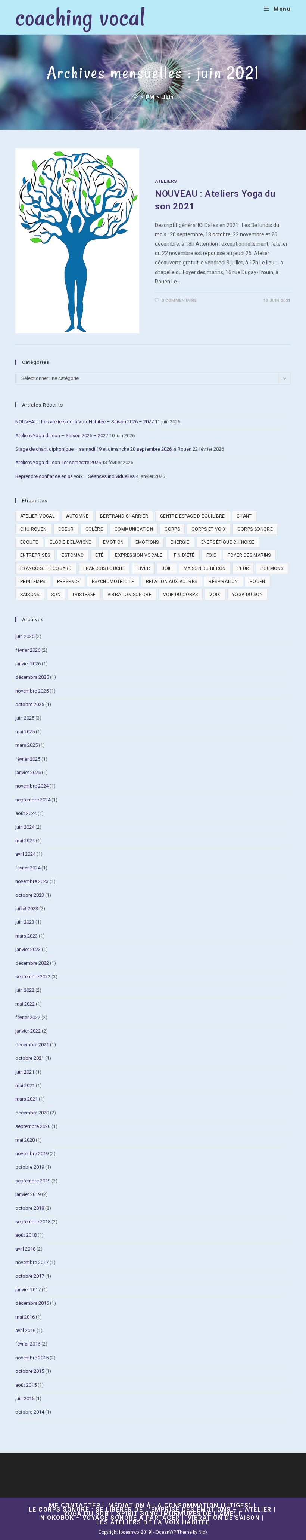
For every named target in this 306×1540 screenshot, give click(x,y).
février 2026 (27, 650)
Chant (244, 516)
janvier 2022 (28, 1031)
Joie (167, 568)
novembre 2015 (32, 1357)
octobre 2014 (29, 1412)
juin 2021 (24, 1072)
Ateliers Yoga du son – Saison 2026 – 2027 (61, 435)
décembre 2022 (32, 963)
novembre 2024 (32, 786)
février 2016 (27, 1344)
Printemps (33, 581)
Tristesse (84, 594)
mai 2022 (25, 1004)
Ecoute (29, 542)
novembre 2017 (32, 1262)
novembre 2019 (32, 1153)
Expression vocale (138, 555)
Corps (172, 529)
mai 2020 (25, 1140)
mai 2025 (25, 731)
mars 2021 (26, 1099)
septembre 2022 (32, 976)
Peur (243, 568)
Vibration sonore (129, 594)
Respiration (223, 581)
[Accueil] (135, 97)
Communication (134, 529)
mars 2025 (26, 745)
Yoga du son (247, 594)
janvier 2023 (28, 949)
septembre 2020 (32, 1126)
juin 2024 (24, 827)
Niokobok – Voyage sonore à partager (110, 1517)
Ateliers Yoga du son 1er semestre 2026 (58, 462)
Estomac (73, 555)
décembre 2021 (32, 1044)
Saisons (30, 594)
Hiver (143, 568)
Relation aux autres (171, 581)
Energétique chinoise (228, 542)
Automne (77, 516)
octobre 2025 (29, 704)
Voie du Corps (180, 594)
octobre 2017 (29, 1276)
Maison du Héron (205, 568)
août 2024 (26, 813)
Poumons (271, 568)
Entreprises (35, 555)
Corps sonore (255, 529)
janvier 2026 (28, 663)
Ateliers (166, 181)
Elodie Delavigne (70, 542)
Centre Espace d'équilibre (192, 516)
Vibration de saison (224, 1517)
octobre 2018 (29, 1208)
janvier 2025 (28, 772)
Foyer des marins (249, 555)
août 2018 (26, 1235)
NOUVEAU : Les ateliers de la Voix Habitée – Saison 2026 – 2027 (84, 421)
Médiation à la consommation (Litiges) (180, 1505)
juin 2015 (24, 1398)
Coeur (66, 529)
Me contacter (74, 1505)
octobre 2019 (29, 1167)
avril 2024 (25, 854)
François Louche (104, 568)
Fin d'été (184, 555)
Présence (68, 581)
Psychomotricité (113, 581)
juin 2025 (24, 718)
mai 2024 (25, 840)
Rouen (257, 581)
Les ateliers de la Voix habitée (153, 1522)
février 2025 (27, 759)
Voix (215, 594)
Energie (180, 542)
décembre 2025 (32, 677)
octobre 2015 (29, 1371)
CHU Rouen (33, 529)
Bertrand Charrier (124, 516)
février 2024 (27, 868)
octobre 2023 (29, 895)
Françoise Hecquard (46, 568)
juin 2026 (24, 636)
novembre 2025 (32, 691)
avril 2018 (25, 1249)
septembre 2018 (32, 1221)
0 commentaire (179, 300)
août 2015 (26, 1385)
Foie (211, 555)
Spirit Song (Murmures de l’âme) (177, 1513)
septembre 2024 (32, 800)
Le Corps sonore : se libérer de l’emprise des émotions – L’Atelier (150, 1509)
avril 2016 (25, 1330)
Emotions (147, 542)
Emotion (113, 542)
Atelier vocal (37, 516)
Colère (94, 529)
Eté (99, 555)
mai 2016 (25, 1317)
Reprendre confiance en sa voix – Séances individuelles (75, 476)
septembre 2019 (32, 1181)
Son (55, 594)
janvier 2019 (28, 1194)
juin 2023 (24, 922)
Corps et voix (208, 529)
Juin (168, 97)
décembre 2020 (32, 1113)
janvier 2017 (28, 1289)
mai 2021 (25, 1085)
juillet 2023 (26, 908)
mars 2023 (26, 936)
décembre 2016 (32, 1303)
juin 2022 (24, 990)
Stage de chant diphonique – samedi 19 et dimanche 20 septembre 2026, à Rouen (103, 449)
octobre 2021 (29, 1058)
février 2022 (27, 1017)
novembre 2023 (32, 881)
